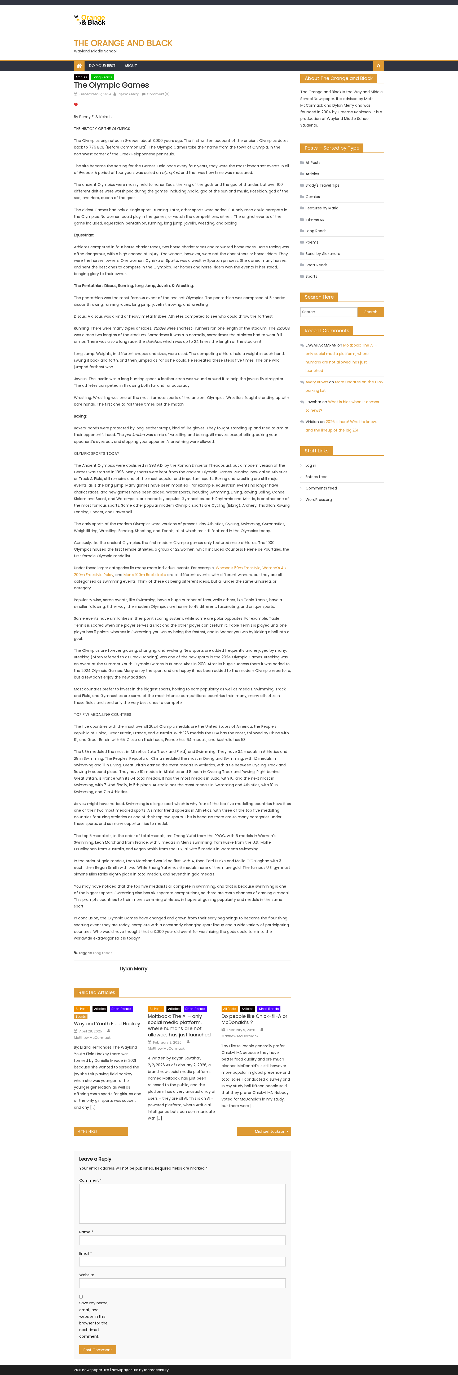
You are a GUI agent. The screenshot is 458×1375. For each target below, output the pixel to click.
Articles (81, 77)
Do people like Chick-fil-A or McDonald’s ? (255, 1019)
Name (86, 1232)
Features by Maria (322, 208)
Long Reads (102, 77)
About (131, 65)
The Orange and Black (123, 43)
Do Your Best (102, 65)
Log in (311, 465)
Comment (90, 1180)
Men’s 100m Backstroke (145, 574)
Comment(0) (158, 94)
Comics (313, 196)
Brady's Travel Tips (323, 185)
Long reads (102, 952)
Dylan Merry (128, 94)
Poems (312, 242)
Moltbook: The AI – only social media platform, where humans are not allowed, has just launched (179, 1025)
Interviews (315, 219)
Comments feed (321, 488)
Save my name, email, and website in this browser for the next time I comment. (93, 1319)
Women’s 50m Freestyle (238, 567)
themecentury (156, 1369)
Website (86, 1275)
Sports (81, 1016)
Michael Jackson (270, 1131)
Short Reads (121, 1008)
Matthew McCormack (92, 1037)
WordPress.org (319, 499)
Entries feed (317, 476)
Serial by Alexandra (323, 253)
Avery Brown (317, 382)
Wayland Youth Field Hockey (107, 1024)
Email (85, 1253)
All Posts (82, 1008)
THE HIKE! (89, 1131)
